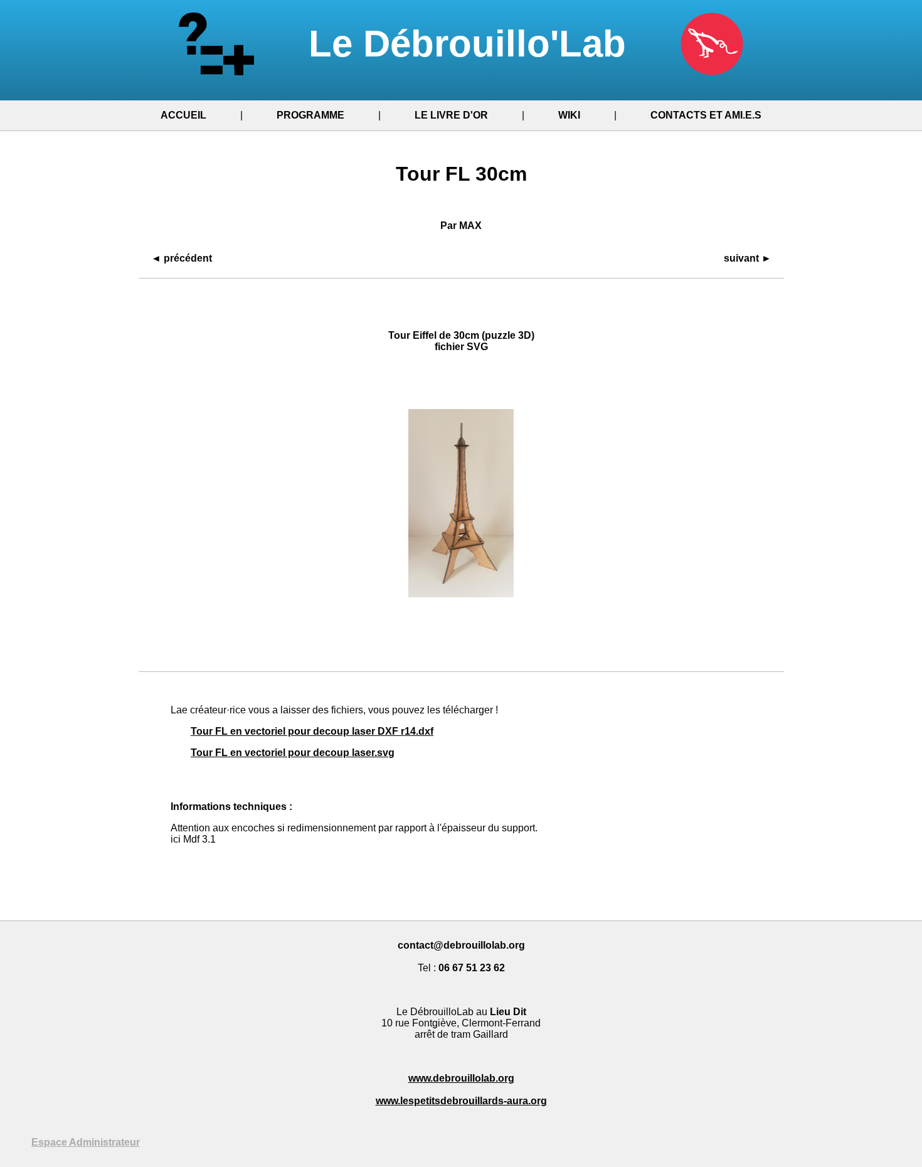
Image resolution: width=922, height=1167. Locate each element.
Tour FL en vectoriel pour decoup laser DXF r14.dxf (312, 731)
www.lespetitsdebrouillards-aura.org (461, 1100)
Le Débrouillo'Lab (473, 44)
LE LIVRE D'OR (451, 115)
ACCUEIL (183, 115)
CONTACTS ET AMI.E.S (705, 115)
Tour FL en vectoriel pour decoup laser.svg (293, 752)
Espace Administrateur (85, 1142)
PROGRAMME (310, 115)
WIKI (569, 115)
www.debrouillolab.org (461, 1078)
